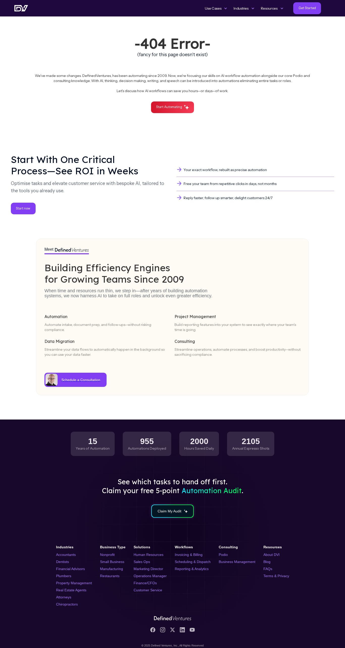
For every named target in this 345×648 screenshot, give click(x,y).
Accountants (66, 555)
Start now (23, 208)
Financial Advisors (70, 569)
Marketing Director (148, 569)
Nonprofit (107, 555)
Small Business (112, 562)
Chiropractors (67, 604)
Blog (266, 562)
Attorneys (63, 597)
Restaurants (109, 576)
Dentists (62, 562)
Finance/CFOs (145, 583)
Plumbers (63, 576)
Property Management (74, 583)
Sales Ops (142, 562)
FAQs (267, 569)
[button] (216, 8)
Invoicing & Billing (189, 555)
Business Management (237, 562)
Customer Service (148, 590)
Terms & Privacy (276, 576)
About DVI (271, 555)
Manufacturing (111, 569)
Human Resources (148, 555)
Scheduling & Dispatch (193, 562)
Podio (223, 555)
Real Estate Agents (71, 590)
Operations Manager (150, 576)
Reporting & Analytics (192, 569)
